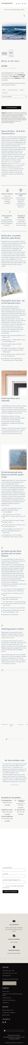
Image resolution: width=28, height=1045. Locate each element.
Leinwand (15, 165)
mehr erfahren (14, 784)
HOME (5, 9)
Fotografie (13, 115)
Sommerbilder (19, 115)
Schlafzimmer (18, 163)
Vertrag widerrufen (9, 983)
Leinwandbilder (5, 117)
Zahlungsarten (7, 975)
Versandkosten (12, 68)
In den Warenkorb (11, 107)
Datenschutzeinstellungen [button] (11, 979)
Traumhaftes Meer (7, 818)
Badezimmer (5, 168)
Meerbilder (23, 119)
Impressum (6, 1002)
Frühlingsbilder (5, 121)
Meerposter (10, 161)
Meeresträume (7, 802)
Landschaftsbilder (13, 117)
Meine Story (6, 991)
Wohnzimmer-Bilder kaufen (14, 118)
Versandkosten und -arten (10, 973)
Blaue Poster (8, 119)
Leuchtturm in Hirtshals (20, 804)
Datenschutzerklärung (9, 1000)
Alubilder (8, 115)
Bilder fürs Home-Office (14, 114)
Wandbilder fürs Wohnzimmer (14, 112)
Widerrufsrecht (7, 997)
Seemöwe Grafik (7, 812)
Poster (6, 118)
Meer (22, 9)
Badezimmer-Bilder (16, 119)
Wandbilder (16, 9)
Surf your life (20, 812)
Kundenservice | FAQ (8, 970)
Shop (9, 9)
